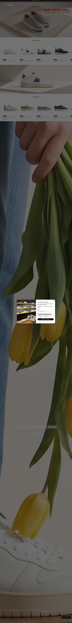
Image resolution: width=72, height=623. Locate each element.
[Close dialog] (54, 300)
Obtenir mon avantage (45, 319)
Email (38, 309)
